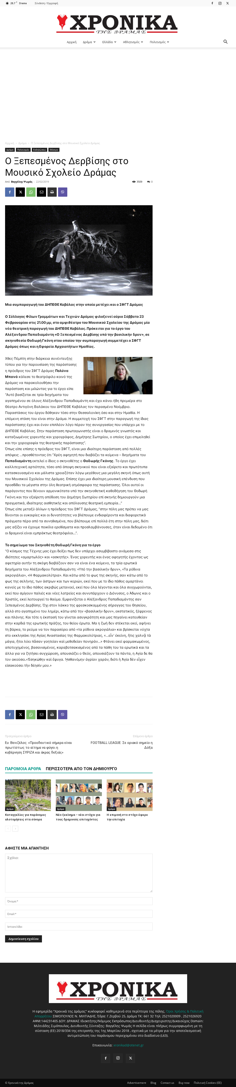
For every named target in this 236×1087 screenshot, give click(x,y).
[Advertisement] (118, 82)
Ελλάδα (107, 42)
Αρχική (72, 42)
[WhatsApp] (30, 192)
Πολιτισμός (157, 42)
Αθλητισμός (131, 42)
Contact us (167, 1083)
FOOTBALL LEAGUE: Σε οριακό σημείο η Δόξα (122, 745)
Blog (153, 1083)
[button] (225, 42)
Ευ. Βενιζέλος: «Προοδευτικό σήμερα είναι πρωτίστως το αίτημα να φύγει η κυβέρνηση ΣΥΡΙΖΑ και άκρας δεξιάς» (38, 747)
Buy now (184, 1083)
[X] (227, 3)
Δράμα (87, 42)
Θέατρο (54, 149)
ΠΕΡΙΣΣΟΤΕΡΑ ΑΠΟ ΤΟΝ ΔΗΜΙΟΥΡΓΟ (81, 768)
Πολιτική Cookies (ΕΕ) (208, 1083)
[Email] (41, 192)
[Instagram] (219, 3)
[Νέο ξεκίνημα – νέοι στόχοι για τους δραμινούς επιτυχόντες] (79, 795)
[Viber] (62, 192)
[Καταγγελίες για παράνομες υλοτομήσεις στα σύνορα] (28, 795)
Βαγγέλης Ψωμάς (21, 181)
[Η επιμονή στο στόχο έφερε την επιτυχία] (130, 795)
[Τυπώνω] (52, 192)
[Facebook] (212, 3)
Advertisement (136, 1083)
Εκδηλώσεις (39, 149)
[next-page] (15, 829)
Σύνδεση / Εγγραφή (46, 3)
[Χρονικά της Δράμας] (118, 21)
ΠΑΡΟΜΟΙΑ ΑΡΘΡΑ (23, 768)
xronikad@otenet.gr (128, 1045)
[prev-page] (8, 829)
